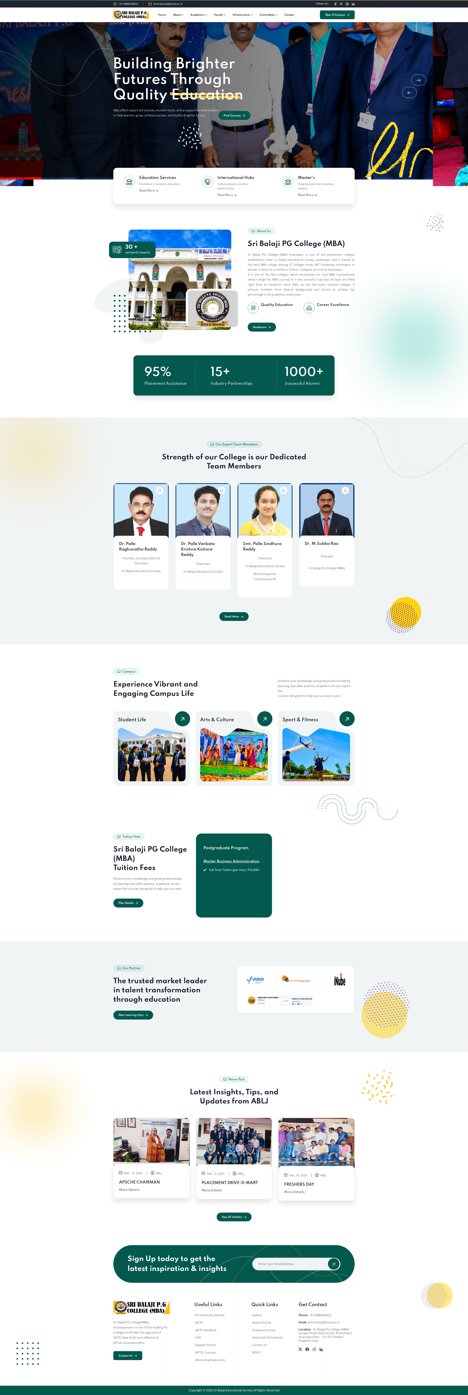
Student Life (132, 719)
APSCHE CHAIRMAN (139, 1182)
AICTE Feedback (205, 1330)
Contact (289, 15)
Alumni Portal (261, 1323)
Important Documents (267, 1337)
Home (162, 15)
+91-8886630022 (128, 3)
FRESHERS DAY (299, 1185)
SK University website (209, 1315)
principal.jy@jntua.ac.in (168, 3)
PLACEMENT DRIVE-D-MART (230, 1183)
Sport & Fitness (300, 719)
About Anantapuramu (210, 1360)
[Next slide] (418, 80)
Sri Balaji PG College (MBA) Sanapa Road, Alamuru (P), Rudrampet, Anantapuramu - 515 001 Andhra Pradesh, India (325, 1335)
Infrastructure (241, 15)
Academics (197, 15)
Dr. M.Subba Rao (321, 544)
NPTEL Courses (205, 1352)
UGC (198, 1337)
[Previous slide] (409, 92)
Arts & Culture (217, 719)
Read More (147, 190)
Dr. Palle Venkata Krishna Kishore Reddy (198, 549)
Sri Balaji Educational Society (233, 1390)
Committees (267, 15)
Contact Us (259, 1345)
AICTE (199, 1323)
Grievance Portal (263, 1330)
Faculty (218, 15)
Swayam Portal (205, 1345)
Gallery (257, 1315)
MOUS (256, 1352)
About (177, 15)
